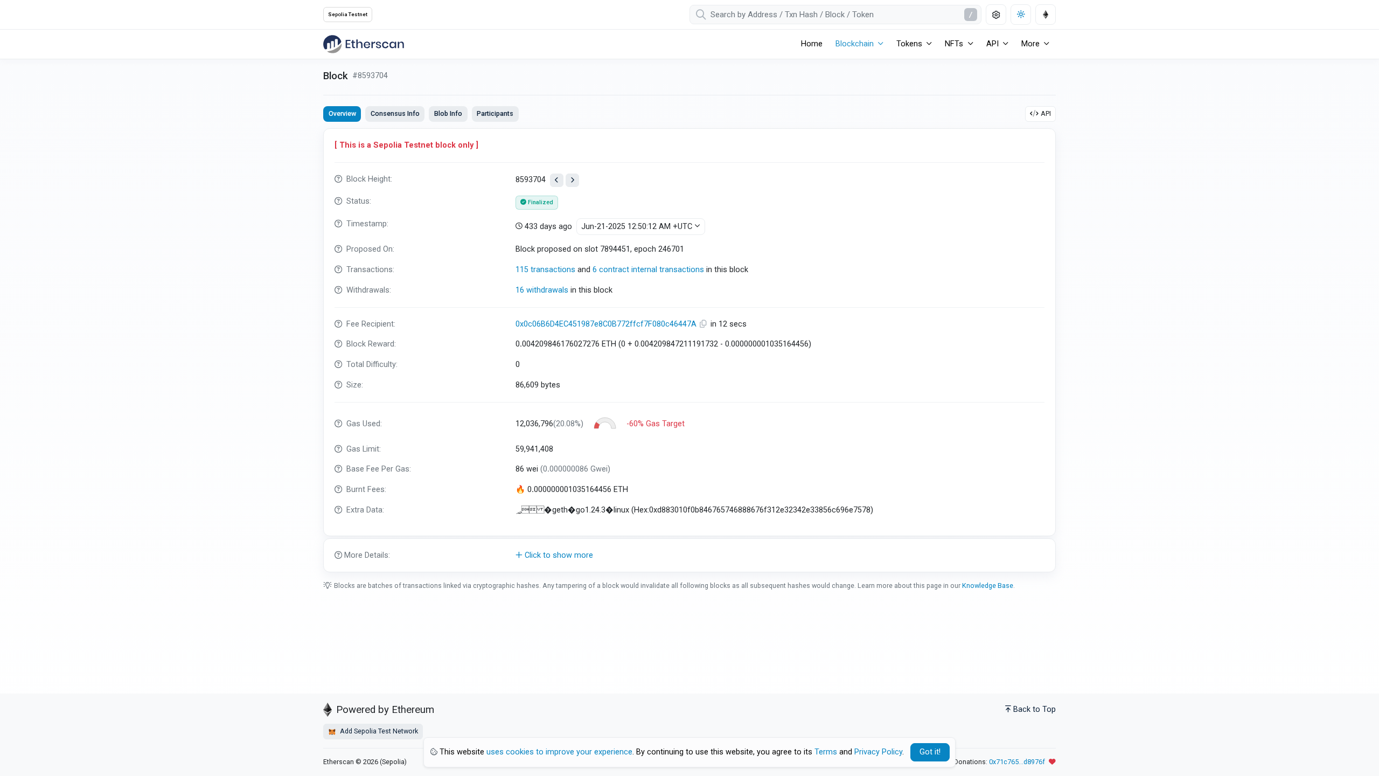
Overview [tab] (342, 113)
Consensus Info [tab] (395, 113)
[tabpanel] (689, 350)
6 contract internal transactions (648, 269)
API (1046, 113)
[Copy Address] (705, 324)
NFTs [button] (954, 43)
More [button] (1030, 43)
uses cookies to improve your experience (559, 752)
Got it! (930, 752)
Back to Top (1034, 709)
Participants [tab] (495, 113)
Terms (825, 752)
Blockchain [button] (854, 43)
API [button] (992, 43)
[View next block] (572, 180)
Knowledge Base (987, 585)
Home (812, 43)
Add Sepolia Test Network (378, 731)
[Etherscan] (363, 44)
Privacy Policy (878, 752)
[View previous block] (556, 180)
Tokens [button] (909, 43)
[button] (689, 556)
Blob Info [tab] (448, 113)
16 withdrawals (542, 290)
